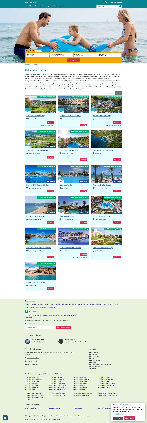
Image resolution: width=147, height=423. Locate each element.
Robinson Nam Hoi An (33, 389)
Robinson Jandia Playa (106, 379)
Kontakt (93, 362)
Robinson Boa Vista (81, 389)
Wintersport (72, 304)
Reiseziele (94, 368)
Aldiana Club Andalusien (58, 393)
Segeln (111, 304)
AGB (92, 358)
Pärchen (33, 304)
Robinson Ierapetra (81, 387)
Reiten (105, 304)
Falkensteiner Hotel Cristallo (70, 248)
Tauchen (85, 304)
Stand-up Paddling (41, 307)
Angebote (38, 6)
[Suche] (120, 6)
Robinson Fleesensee (57, 377)
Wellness (98, 304)
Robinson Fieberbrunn (58, 389)
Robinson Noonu (80, 385)
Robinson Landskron (33, 385)
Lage (26, 307)
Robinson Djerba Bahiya (102, 185)
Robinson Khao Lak (33, 387)
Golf (52, 304)
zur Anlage (51, 122)
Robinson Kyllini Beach (106, 385)
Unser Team (94, 352)
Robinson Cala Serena (58, 379)
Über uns (61, 6)
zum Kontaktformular (33, 364)
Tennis (92, 304)
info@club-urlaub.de (33, 358)
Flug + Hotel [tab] (30, 51)
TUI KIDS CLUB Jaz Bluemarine (38, 248)
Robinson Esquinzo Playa (36, 216)
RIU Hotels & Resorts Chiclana (38, 185)
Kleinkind (52, 307)
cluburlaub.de (78, 408)
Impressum (94, 354)
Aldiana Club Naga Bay (82, 395)
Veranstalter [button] (29, 6)
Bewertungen (46, 6)
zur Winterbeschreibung (47, 125)
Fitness (27, 304)
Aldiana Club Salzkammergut (37, 150)
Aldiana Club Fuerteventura (83, 393)
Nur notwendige (118, 418)
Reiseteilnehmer (101, 54)
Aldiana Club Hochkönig (102, 116)
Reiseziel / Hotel (30, 54)
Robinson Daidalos (81, 377)
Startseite (27, 64)
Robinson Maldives (81, 383)
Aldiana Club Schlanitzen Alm (108, 395)
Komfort (32, 307)
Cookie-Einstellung (118, 414)
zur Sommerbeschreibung (79, 257)
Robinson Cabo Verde (57, 387)
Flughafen (76, 54)
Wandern (65, 304)
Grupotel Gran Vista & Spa (103, 248)
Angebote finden (74, 60)
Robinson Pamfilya (67, 216)
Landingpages (95, 366)
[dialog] (128, 412)
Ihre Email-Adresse (31, 324)
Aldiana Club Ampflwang (35, 116)
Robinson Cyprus (104, 387)
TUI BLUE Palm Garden (102, 216)
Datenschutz (95, 356)
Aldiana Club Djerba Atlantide (70, 116)
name (118, 93)
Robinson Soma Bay (33, 377)
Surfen (80, 304)
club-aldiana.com (54, 408)
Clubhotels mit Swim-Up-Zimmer (101, 364)
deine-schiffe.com (30, 408)
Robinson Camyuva (33, 381)
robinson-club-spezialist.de (106, 408)
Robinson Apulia (66, 185)
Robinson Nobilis (56, 381)
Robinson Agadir (32, 383)
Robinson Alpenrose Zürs (34, 379)
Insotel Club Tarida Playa (35, 282)
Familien (46, 304)
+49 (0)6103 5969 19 (115, 2)
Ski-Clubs (55, 6)
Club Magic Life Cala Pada (103, 150)
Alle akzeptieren (129, 418)
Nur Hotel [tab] (38, 51)
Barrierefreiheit (95, 360)
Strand (117, 304)
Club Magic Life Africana (69, 150)
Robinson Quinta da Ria (58, 383)
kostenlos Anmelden (63, 327)
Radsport (57, 304)
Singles (40, 304)
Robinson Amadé (104, 381)
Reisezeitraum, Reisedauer (56, 54)
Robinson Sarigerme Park (107, 383)
